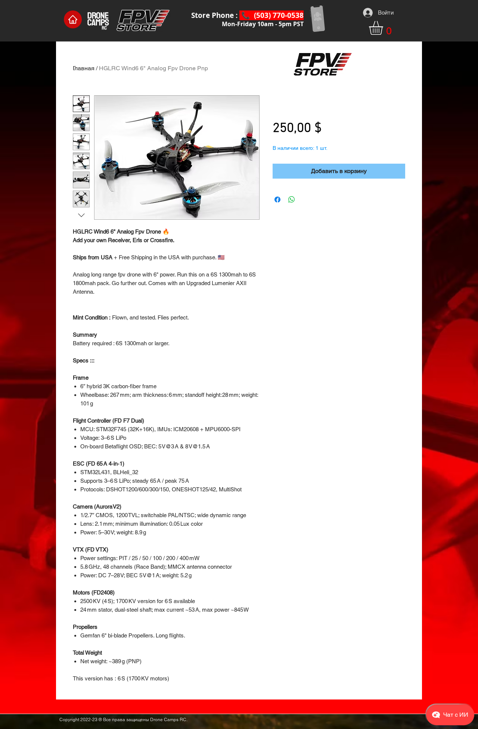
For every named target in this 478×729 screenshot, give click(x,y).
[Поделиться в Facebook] (277, 199)
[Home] (73, 19)
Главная (83, 68)
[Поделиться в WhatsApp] (291, 199)
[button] (384, 28)
